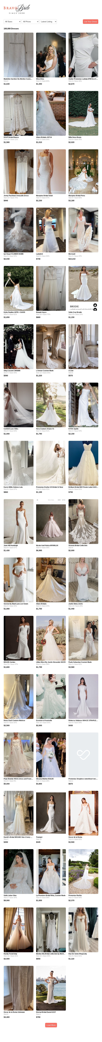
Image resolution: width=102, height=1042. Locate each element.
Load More (51, 1025)
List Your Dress (90, 22)
